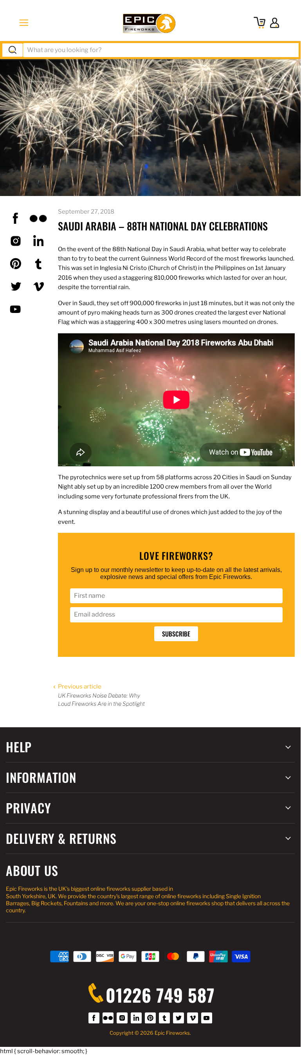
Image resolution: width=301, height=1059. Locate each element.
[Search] (12, 50)
